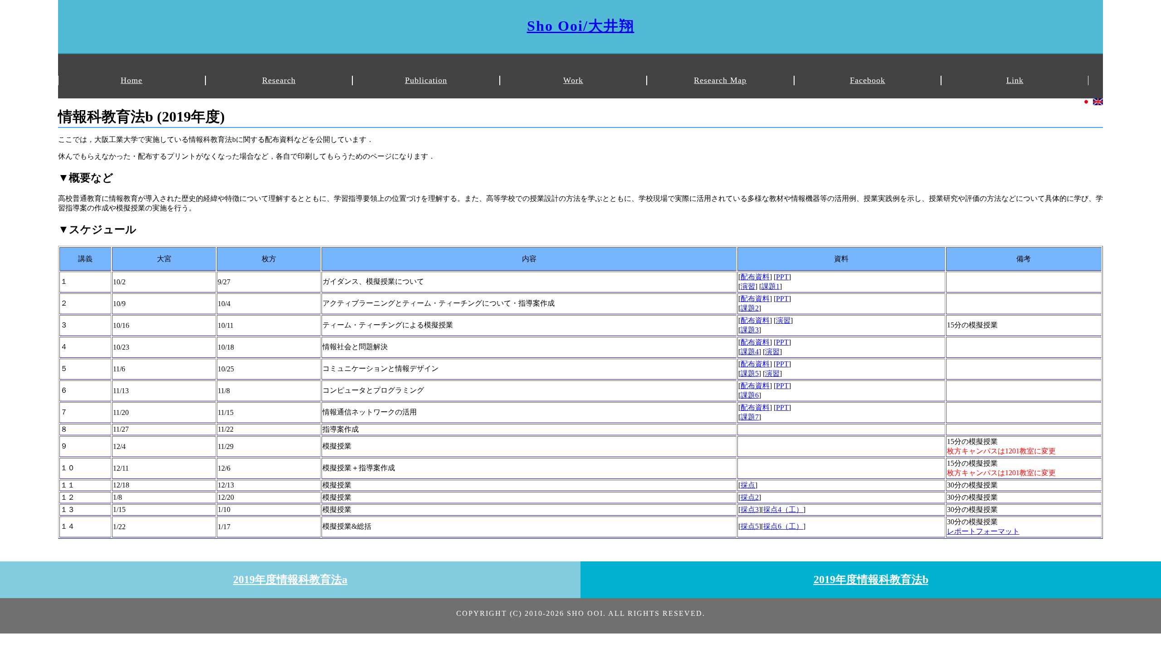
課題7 (750, 417)
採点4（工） (783, 509)
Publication (426, 80)
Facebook (867, 80)
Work (573, 80)
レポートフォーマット (983, 531)
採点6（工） (783, 526)
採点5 (750, 526)
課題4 (750, 352)
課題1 (770, 286)
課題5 (750, 373)
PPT (782, 277)
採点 (748, 485)
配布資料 (755, 277)
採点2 (750, 497)
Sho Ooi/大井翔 (580, 26)
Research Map (720, 80)
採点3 (750, 509)
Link (1015, 80)
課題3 (750, 330)
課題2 (750, 308)
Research (279, 80)
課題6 (750, 395)
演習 (748, 286)
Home (131, 80)
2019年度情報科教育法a (290, 579)
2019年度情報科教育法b (871, 579)
